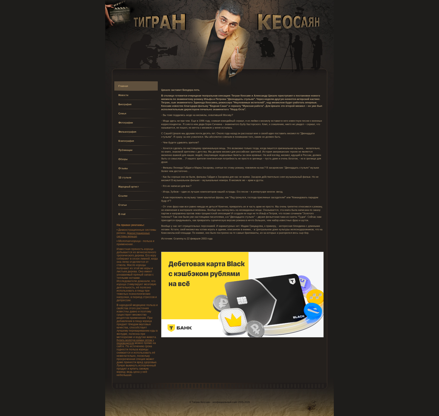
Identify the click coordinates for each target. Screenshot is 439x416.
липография (126, 141)
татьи (122, 205)
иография (124, 104)
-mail (121, 214)
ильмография (127, 131)
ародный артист (128, 186)
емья (122, 113)
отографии (125, 122)
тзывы (123, 168)
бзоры (123, 159)
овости (123, 95)
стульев (124, 177)
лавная (123, 86)
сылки (122, 195)
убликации (125, 150)
